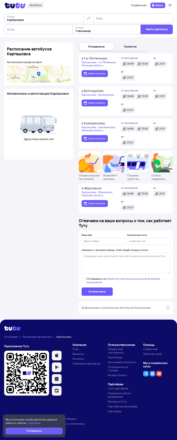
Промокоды (115, 357)
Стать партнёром (118, 388)
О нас (76, 349)
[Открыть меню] (170, 5)
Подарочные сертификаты (116, 350)
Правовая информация (86, 363)
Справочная (138, 5)
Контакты (78, 358)
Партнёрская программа (122, 406)
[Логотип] (15, 5)
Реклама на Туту (117, 401)
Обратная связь (152, 354)
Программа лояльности (122, 362)
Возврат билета (117, 375)
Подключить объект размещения (119, 395)
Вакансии (78, 354)
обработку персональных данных (126, 278)
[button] (96, 46)
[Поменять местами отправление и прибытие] (89, 18)
